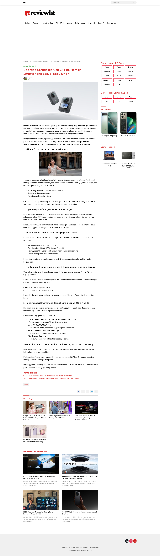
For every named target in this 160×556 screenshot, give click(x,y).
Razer (119, 76)
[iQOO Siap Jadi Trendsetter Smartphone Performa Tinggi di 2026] (41, 500)
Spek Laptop (111, 23)
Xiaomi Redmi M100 (128, 136)
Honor (130, 67)
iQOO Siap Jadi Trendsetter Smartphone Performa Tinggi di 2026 (38, 513)
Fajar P (30, 78)
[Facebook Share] (78, 391)
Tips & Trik (60, 23)
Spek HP (101, 23)
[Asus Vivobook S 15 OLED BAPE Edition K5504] (128, 155)
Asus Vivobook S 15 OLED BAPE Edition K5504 (128, 166)
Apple (107, 67)
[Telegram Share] (91, 391)
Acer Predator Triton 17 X (109, 165)
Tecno (118, 80)
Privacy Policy (76, 547)
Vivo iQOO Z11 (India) (109, 136)
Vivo (130, 80)
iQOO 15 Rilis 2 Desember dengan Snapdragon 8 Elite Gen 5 (79, 513)
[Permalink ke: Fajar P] (25, 78)
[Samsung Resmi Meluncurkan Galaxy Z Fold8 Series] (60, 407)
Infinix (118, 71)
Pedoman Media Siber (91, 547)
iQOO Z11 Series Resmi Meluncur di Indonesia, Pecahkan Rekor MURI (47, 375)
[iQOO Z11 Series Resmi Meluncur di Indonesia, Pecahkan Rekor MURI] (41, 464)
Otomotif (91, 23)
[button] (134, 2)
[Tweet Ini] (83, 391)
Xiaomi (107, 85)
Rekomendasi (80, 23)
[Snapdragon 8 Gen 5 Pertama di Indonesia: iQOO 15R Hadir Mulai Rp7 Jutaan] (80, 464)
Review (35, 23)
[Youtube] (135, 541)
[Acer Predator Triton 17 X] (109, 155)
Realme (131, 76)
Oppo (107, 76)
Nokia (130, 71)
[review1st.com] (39, 13)
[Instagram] (131, 541)
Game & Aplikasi (47, 23)
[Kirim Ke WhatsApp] (96, 391)
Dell (107, 101)
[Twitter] (127, 541)
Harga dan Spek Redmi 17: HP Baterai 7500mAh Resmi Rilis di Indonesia (34, 418)
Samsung (106, 80)
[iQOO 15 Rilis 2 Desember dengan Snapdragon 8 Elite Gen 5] (80, 500)
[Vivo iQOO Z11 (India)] (109, 123)
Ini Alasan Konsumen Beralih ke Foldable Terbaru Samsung (34, 441)
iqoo (26, 384)
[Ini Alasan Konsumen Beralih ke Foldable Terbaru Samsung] (34, 431)
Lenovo (130, 101)
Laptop (69, 23)
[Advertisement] (80, 41)
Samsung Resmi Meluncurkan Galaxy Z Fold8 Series (59, 417)
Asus (119, 67)
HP (119, 101)
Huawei (107, 71)
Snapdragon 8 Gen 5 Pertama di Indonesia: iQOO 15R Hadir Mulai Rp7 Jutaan (51, 378)
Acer (107, 97)
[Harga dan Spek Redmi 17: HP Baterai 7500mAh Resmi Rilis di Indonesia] (34, 407)
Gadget (27, 23)
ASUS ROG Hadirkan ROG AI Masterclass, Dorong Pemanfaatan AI (85, 418)
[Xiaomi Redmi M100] (128, 123)
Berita (25, 66)
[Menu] (24, 2)
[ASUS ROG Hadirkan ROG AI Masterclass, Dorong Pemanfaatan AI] (86, 407)
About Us (65, 547)
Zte (119, 85)
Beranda (26, 61)
